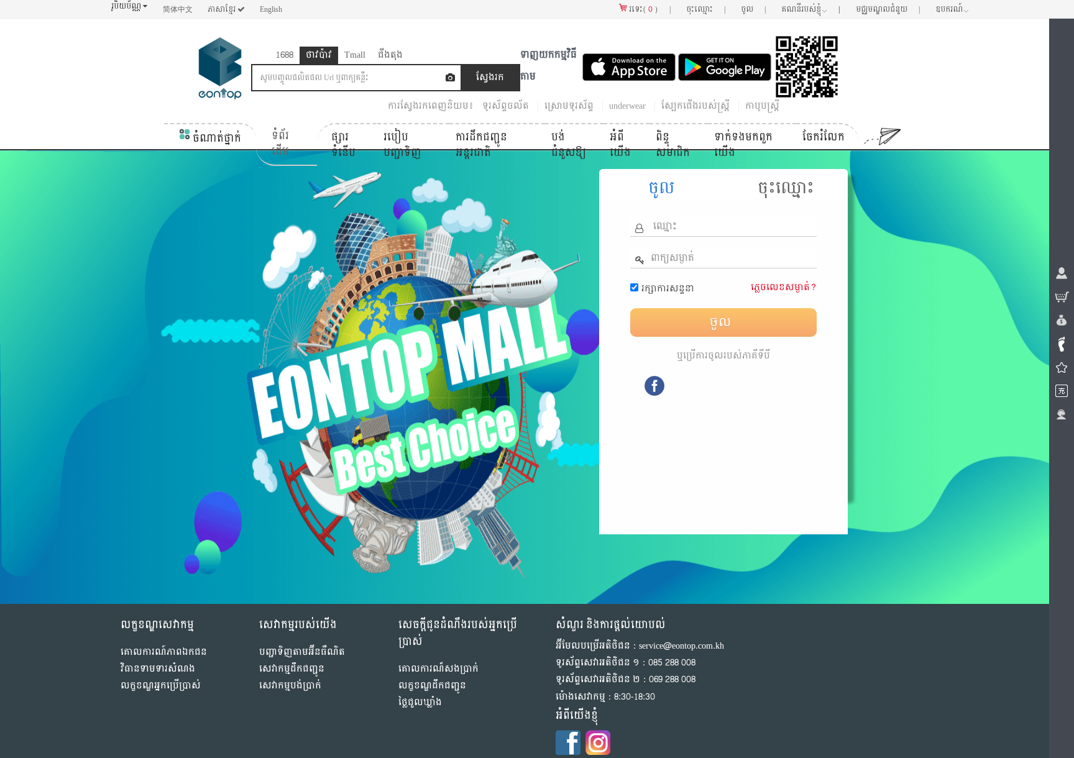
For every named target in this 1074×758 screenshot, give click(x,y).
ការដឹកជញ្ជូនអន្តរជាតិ (481, 145)
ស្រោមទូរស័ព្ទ (569, 106)
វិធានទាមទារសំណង (158, 669)
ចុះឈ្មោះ (786, 188)
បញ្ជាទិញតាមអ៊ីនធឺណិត (302, 652)
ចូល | (753, 9)
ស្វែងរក (490, 77)
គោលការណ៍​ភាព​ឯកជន (164, 652)
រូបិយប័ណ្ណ (127, 6)
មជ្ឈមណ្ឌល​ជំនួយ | (888, 9)
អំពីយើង (620, 145)
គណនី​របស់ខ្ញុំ (810, 9)
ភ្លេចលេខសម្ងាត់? (784, 287)
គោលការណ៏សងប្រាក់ (438, 669)
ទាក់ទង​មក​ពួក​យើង (743, 145)
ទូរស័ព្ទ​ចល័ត (505, 106)
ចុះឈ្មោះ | (705, 9)
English (271, 9)
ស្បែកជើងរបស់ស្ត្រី (695, 106)
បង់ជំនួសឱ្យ (568, 145)
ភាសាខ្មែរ (222, 9)
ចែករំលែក (823, 137)
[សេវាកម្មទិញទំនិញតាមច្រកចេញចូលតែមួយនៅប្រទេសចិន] (220, 71)
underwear (627, 106)
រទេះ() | (649, 9)
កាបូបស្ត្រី (762, 106)
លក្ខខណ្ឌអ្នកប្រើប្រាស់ (161, 685)
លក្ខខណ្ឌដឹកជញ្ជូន (432, 685)
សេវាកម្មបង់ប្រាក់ (290, 685)
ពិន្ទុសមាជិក (673, 145)
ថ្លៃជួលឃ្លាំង (420, 702)
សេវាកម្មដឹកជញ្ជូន (291, 669)
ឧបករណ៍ (949, 9)
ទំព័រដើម (280, 144)
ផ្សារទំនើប (343, 145)
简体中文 (178, 9)
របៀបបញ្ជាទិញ (402, 145)
